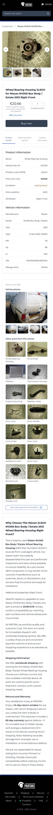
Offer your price (15, 115)
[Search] (48, 13)
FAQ (41, 800)
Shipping (25, 793)
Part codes (10, 797)
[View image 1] (7, 72)
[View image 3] (27, 72)
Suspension (7, 26)
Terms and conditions (33, 797)
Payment (8, 793)
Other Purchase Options (24, 139)
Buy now (26, 123)
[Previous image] (5, 49)
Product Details (8, 139)
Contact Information (42, 139)
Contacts (26, 804)
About (9, 800)
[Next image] (47, 49)
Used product (41, 185)
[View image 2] (17, 72)
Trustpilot (26, 800)
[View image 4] (36, 72)
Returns (40, 793)
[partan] (26, 785)
